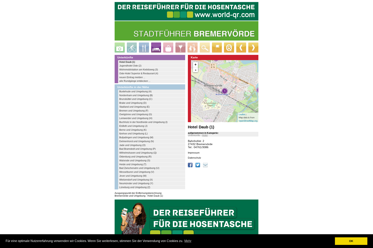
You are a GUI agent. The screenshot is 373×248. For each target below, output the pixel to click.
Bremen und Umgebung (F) (133, 110)
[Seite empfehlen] (205, 166)
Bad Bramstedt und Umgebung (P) (137, 149)
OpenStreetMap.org (248, 120)
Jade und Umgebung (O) (132, 145)
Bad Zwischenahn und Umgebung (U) (139, 168)
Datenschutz (194, 157)
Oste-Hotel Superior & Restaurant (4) (138, 73)
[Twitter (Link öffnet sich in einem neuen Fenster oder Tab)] (198, 166)
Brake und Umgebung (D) (132, 103)
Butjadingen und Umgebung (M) (136, 137)
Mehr (187, 241)
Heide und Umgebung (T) (132, 164)
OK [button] (351, 241)
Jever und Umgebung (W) (132, 176)
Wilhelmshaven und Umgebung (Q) (138, 152)
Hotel (205, 135)
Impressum (194, 152)
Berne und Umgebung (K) (132, 130)
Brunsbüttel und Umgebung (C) (135, 99)
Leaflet (242, 114)
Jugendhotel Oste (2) (130, 65)
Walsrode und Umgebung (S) (134, 160)
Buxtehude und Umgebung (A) (135, 91)
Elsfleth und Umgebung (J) (133, 126)
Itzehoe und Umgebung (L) (133, 133)
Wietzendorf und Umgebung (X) (136, 179)
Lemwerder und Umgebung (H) (135, 118)
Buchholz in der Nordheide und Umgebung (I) (143, 122)
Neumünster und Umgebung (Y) (136, 183)
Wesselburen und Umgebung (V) (136, 172)
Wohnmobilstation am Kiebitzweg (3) (138, 69)
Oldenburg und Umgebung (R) (135, 156)
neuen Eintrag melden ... (132, 77)
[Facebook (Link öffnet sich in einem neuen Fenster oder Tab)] (190, 166)
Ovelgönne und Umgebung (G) (135, 114)
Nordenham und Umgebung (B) (136, 95)
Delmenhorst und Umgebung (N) (136, 141)
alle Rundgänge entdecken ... (134, 81)
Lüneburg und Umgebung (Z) (134, 187)
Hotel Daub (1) (127, 62)
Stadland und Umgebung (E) (134, 106)
